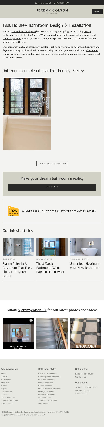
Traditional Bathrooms (47, 400)
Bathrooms (6, 379)
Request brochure (84, 373)
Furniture (5, 382)
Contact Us (52, 186)
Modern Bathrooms (46, 394)
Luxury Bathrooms (46, 391)
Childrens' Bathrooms (47, 373)
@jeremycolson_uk (32, 310)
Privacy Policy (7, 403)
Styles (4, 388)
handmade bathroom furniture (78, 46)
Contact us (92, 50)
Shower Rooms (44, 397)
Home (3, 373)
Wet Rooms (43, 403)
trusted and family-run (24, 31)
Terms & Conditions (9, 400)
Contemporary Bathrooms (49, 376)
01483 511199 (62, 3)
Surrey (35, 34)
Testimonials (6, 391)
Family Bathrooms (45, 382)
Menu (97, 11)
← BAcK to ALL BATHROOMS (52, 163)
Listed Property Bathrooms (49, 388)
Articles (4, 394)
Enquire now (40, 3)
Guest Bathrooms (45, 385)
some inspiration (12, 38)
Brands (4, 385)
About (4, 376)
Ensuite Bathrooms (46, 379)
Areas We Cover (8, 397)
